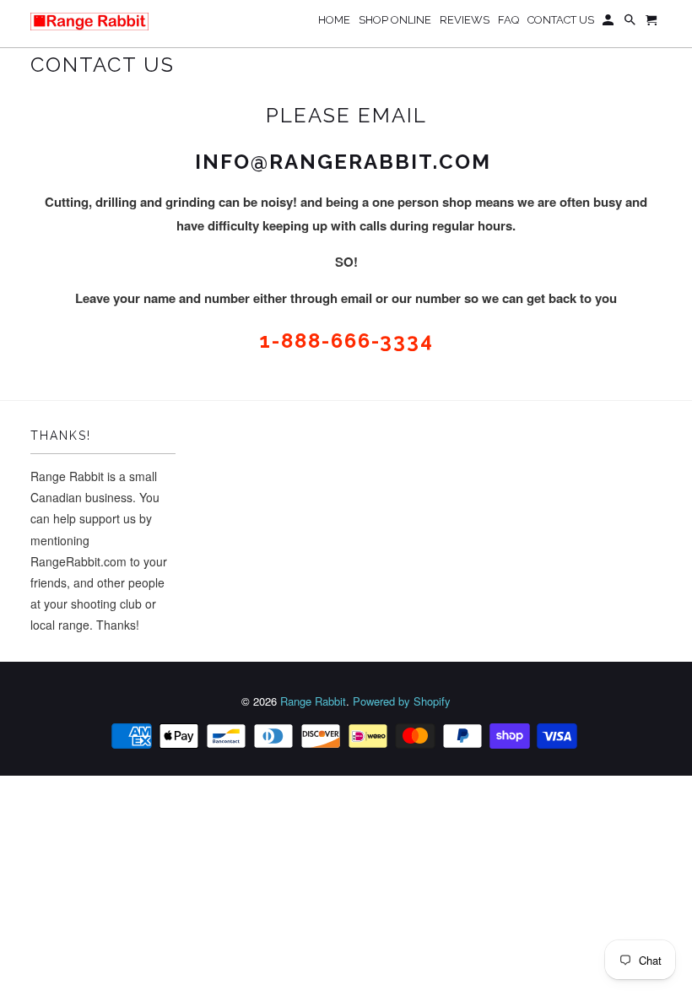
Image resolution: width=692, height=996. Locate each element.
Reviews (464, 20)
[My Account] (609, 24)
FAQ (508, 20)
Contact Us (560, 20)
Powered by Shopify (402, 701)
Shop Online (395, 20)
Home (334, 20)
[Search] (631, 24)
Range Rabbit (313, 701)
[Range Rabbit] (89, 21)
